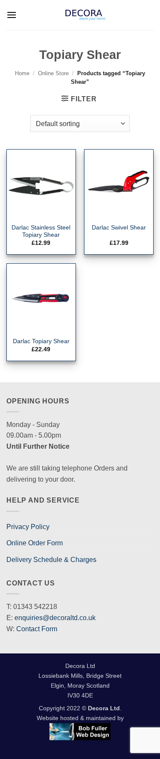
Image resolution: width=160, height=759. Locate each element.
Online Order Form (34, 543)
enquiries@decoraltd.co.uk (55, 617)
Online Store (53, 73)
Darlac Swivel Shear (119, 227)
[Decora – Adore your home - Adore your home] (85, 15)
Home (22, 73)
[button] (11, 14)
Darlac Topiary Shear (41, 341)
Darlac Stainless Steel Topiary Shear (41, 231)
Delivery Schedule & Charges (51, 559)
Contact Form (36, 628)
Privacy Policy (27, 526)
